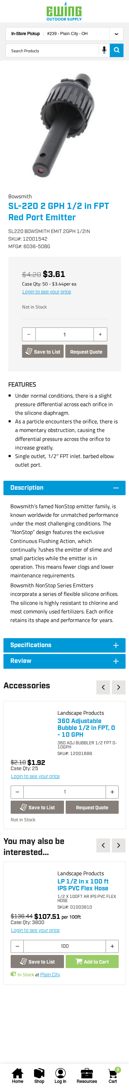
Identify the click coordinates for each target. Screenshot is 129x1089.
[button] (64, 126)
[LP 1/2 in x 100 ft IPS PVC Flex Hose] (31, 889)
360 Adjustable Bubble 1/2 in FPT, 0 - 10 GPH (86, 728)
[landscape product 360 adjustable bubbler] (31, 728)
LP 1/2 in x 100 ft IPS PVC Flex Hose (83, 885)
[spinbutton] (65, 334)
